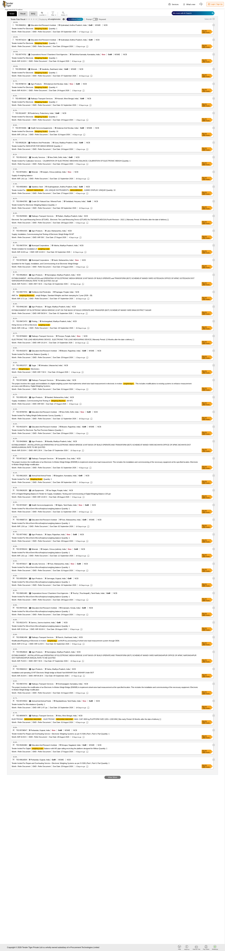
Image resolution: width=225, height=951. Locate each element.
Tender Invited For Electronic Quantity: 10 (35, 131)
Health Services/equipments (41, 128)
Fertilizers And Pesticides (40, 143)
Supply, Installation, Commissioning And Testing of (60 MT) (42, 401)
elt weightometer (54, 19)
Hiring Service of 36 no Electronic (31, 325)
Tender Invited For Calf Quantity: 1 (32, 479)
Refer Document (23, 32)
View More (112, 777)
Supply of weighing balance (22, 175)
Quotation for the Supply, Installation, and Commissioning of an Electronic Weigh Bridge (45, 264)
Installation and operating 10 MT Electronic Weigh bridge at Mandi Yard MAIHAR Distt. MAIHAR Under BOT (53, 673)
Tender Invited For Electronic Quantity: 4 (34, 87)
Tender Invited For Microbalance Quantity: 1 (28, 704)
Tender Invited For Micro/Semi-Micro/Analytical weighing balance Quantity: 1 (41, 509)
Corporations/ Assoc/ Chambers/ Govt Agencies (49, 54)
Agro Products (36, 84)
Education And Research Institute (43, 25)
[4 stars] (34, 19)
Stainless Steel (37, 187)
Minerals (34, 69)
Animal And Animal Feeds (41, 476)
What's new (190, 4)
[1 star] (27, 19)
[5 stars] (36, 19)
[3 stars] (31, 19)
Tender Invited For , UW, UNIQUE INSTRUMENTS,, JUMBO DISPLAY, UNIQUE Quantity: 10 (63, 190)
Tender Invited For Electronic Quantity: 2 (34, 102)
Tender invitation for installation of (30, 249)
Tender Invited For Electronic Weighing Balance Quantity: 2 (34, 205)
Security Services (38, 157)
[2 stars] (29, 19)
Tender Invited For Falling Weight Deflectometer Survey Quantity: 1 (37, 415)
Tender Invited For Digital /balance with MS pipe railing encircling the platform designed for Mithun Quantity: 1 (59, 748)
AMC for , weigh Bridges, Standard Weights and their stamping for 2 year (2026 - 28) (52, 295)
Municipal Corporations (40, 245)
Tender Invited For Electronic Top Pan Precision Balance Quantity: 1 (37, 430)
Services (175, 4)
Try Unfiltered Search (75, 19)
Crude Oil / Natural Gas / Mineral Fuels (46, 201)
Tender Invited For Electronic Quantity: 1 (34, 29)
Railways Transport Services (42, 99)
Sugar (34, 365)
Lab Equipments (38, 490)
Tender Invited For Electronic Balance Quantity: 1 (30, 354)
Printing (34, 321)
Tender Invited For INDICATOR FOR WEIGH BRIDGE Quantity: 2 (37, 146)
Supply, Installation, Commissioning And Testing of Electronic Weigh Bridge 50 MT (43, 234)
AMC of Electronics (25, 369)
